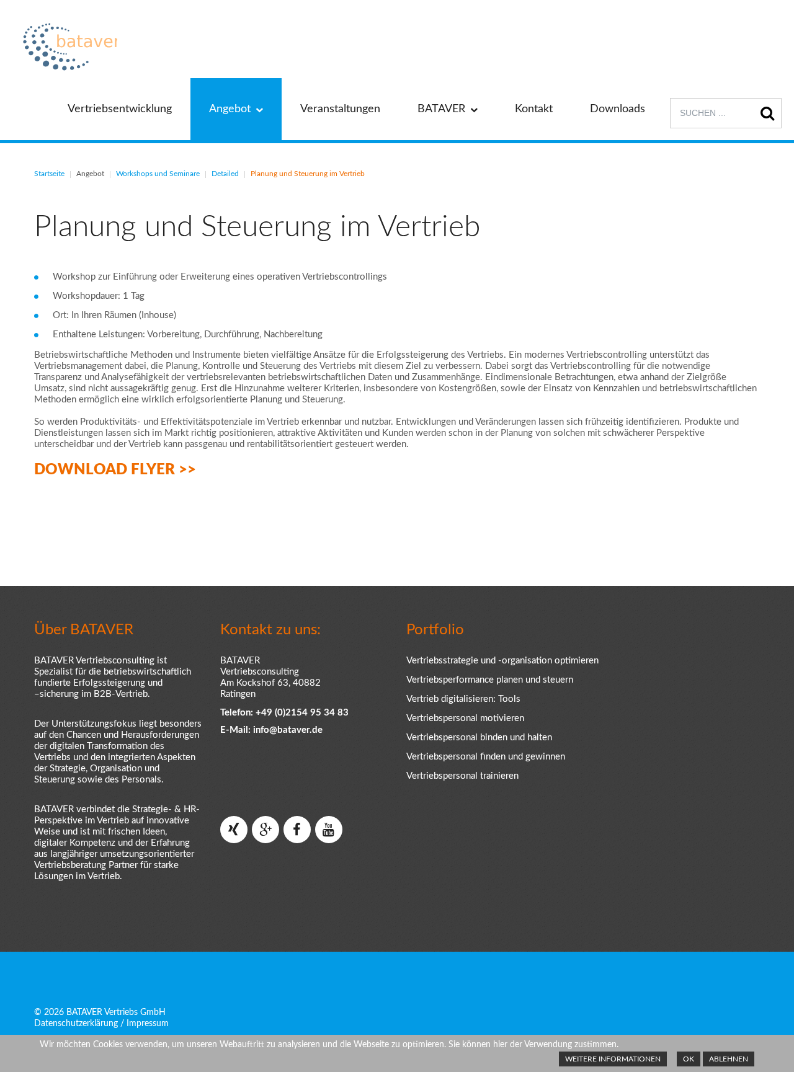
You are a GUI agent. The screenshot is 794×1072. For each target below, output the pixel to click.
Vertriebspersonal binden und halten (479, 737)
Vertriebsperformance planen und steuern (489, 679)
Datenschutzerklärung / (79, 1023)
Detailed (225, 173)
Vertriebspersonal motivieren (465, 718)
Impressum (148, 1023)
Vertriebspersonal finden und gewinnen (485, 756)
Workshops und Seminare (158, 173)
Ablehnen (728, 1059)
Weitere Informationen (613, 1059)
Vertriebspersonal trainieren (462, 776)
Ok (688, 1059)
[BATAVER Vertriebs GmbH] (68, 47)
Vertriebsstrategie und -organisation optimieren (502, 660)
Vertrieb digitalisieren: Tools (463, 699)
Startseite (49, 173)
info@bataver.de (288, 730)
